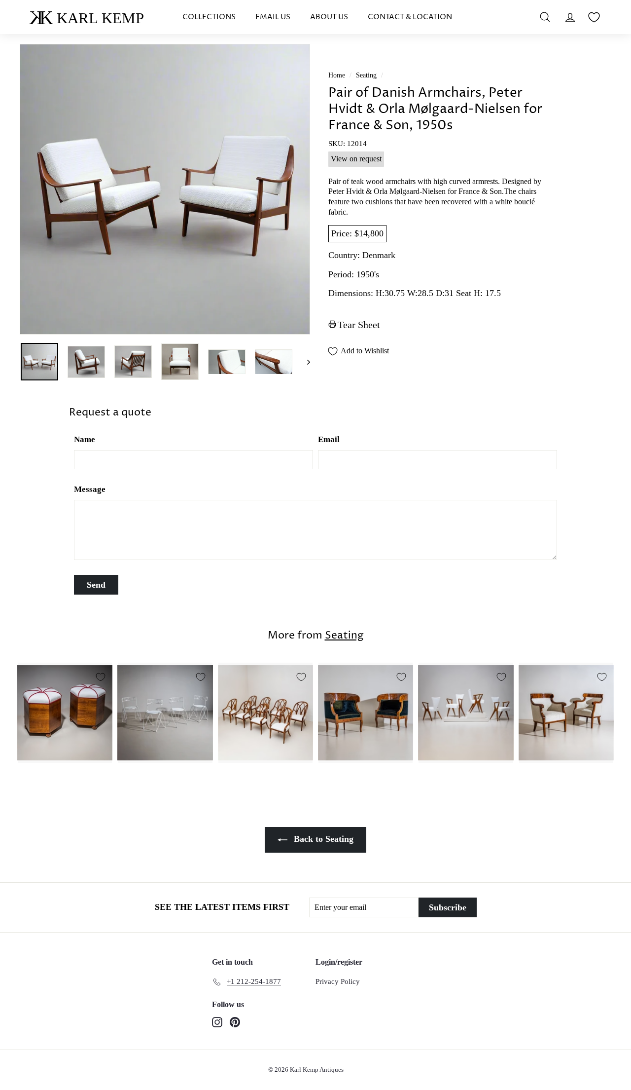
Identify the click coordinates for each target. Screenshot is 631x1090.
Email (329, 439)
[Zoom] (165, 189)
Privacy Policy (338, 981)
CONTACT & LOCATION (410, 17)
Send (96, 585)
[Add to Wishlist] (100, 677)
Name (84, 439)
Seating (366, 75)
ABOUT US (329, 17)
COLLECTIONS (209, 17)
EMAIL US (272, 17)
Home (336, 75)
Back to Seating (322, 839)
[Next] (304, 361)
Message (89, 489)
